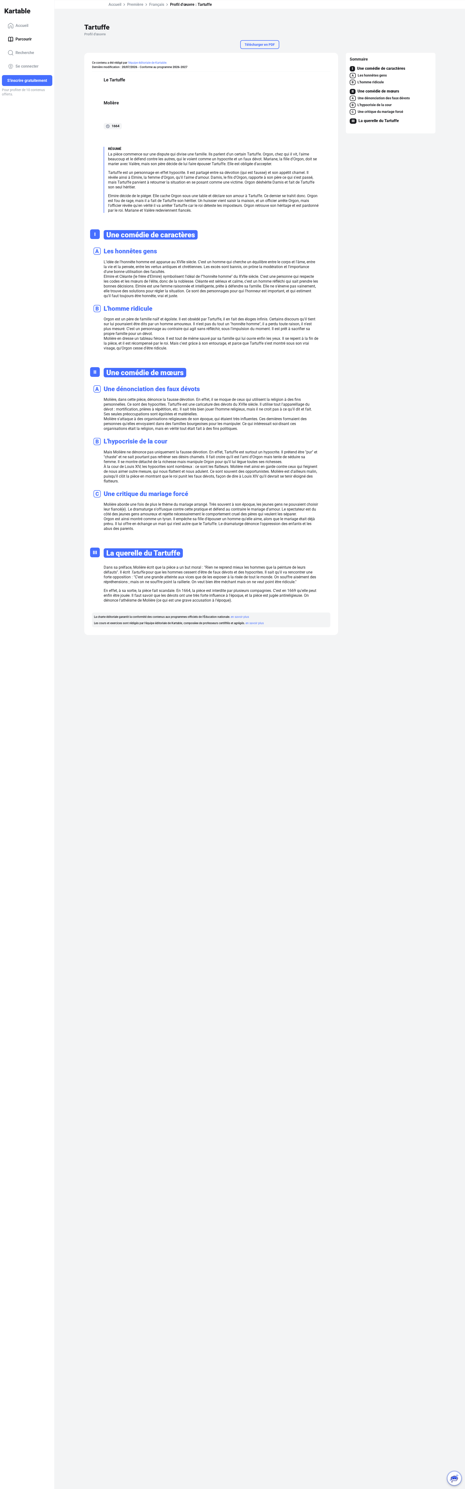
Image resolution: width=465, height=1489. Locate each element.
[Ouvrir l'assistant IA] (454, 1478)
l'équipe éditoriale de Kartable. (147, 62)
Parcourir (24, 39)
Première (135, 4)
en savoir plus (240, 617)
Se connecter (27, 66)
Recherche (25, 52)
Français (156, 4)
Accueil (22, 25)
